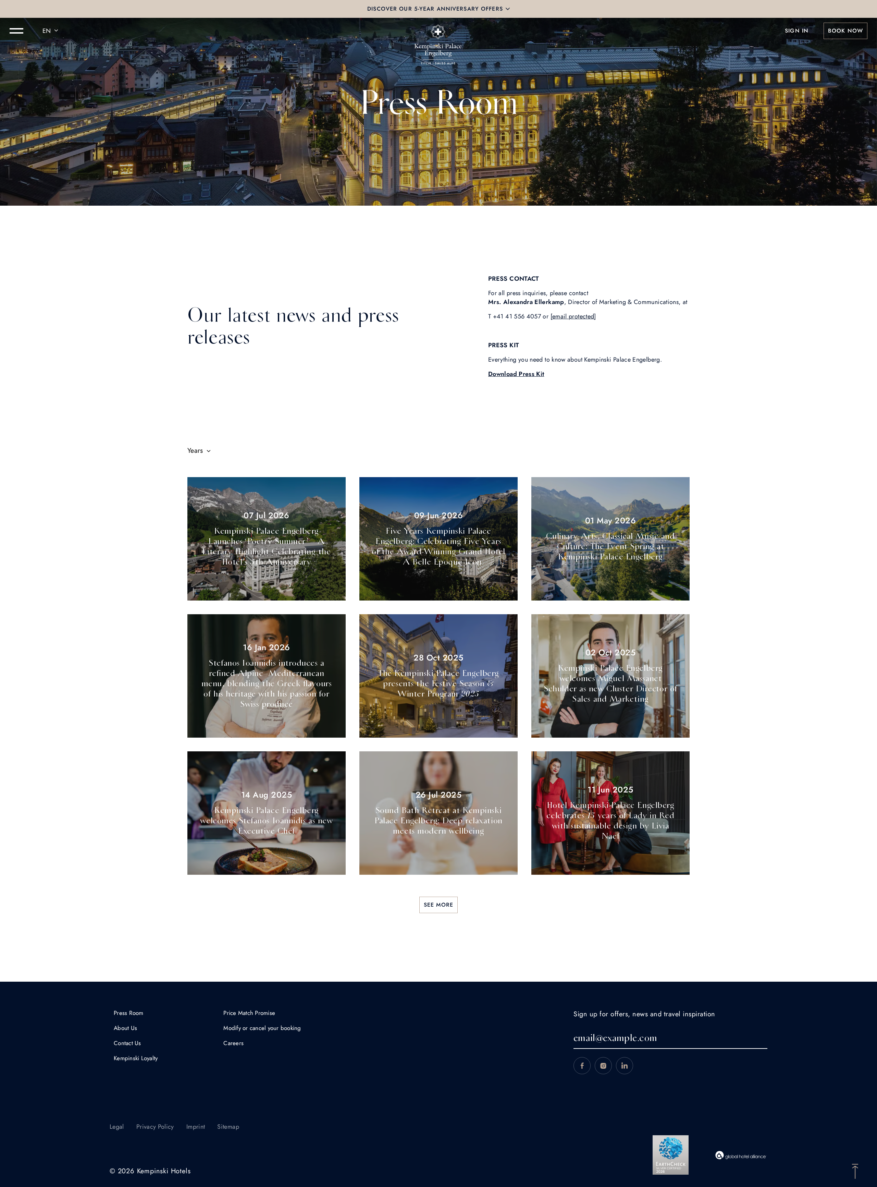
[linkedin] (624, 1065)
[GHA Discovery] (741, 1155)
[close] (507, 9)
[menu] (16, 31)
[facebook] (582, 1065)
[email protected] (573, 316)
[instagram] (603, 1065)
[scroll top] (855, 1170)
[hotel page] (438, 31)
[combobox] (51, 30)
